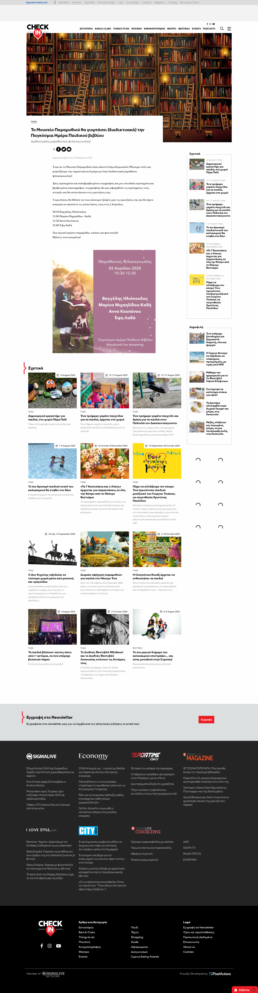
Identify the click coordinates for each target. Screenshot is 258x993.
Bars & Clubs (87, 932)
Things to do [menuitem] (121, 28)
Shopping (137, 937)
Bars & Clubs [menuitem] (103, 28)
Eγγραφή (206, 719)
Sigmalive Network (36, 2)
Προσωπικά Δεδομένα (197, 937)
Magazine (160, 2)
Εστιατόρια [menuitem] (86, 28)
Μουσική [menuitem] (136, 28)
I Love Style (132, 2)
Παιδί (34, 121)
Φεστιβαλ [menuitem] (184, 28)
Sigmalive (63, 2)
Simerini (76, 2)
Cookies (188, 952)
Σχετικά (35, 368)
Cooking (172, 2)
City (120, 2)
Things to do (87, 937)
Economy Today (106, 2)
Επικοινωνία (191, 942)
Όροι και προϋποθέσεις (198, 932)
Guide (135, 942)
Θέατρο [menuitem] (171, 28)
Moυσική (84, 942)
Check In (146, 2)
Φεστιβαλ (137, 648)
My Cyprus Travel (189, 2)
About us (189, 947)
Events (83, 956)
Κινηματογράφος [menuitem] (154, 28)
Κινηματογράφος (90, 947)
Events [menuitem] (196, 28)
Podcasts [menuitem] (209, 28)
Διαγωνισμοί (139, 952)
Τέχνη (135, 932)
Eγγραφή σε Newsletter (198, 927)
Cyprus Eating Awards (145, 956)
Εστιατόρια (86, 927)
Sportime (89, 2)
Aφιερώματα (139, 947)
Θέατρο (84, 952)
